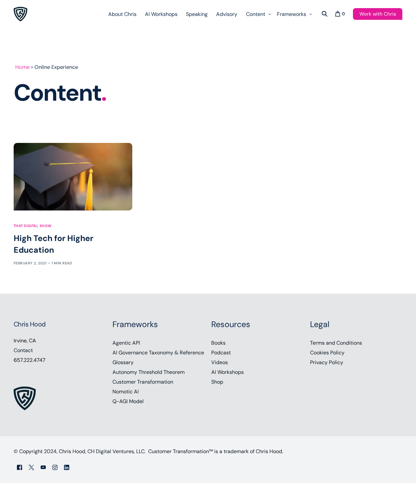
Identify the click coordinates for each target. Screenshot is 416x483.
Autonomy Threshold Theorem (148, 372)
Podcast (221, 352)
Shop (217, 381)
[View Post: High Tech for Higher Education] (73, 176)
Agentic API (126, 342)
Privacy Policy (326, 362)
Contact (23, 350)
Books (218, 342)
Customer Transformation (142, 381)
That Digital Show (32, 226)
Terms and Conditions (336, 342)
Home (22, 67)
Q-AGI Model (128, 401)
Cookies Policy (327, 352)
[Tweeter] (31, 467)
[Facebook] (19, 467)
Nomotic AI (125, 391)
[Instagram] (55, 467)
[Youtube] (43, 467)
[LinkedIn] (66, 467)
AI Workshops (227, 372)
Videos (219, 362)
